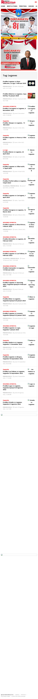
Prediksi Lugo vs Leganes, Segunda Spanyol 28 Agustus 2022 (13, 387)
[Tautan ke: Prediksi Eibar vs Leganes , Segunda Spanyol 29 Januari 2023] (31, 298)
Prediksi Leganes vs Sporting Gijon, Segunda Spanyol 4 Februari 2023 (14, 284)
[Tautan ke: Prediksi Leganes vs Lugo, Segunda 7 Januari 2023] (31, 327)
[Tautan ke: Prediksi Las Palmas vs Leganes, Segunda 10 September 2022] (31, 371)
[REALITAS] (8, 2)
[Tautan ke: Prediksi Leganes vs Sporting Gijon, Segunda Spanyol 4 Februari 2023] (31, 283)
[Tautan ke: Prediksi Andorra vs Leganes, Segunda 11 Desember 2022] (31, 342)
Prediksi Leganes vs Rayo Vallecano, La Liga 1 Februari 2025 (14, 82)
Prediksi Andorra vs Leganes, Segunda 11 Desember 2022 (13, 343)
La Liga (5, 150)
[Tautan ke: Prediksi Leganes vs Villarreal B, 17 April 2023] (31, 167)
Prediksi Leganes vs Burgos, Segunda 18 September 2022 (13, 358)
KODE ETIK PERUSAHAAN (18, 696)
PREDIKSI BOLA (7, 86)
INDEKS (17, 694)
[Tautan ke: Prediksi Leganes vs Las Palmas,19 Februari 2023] (31, 253)
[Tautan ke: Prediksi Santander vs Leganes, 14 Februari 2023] (31, 269)
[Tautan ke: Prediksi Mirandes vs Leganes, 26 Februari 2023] (31, 240)
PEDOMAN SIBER (5, 696)
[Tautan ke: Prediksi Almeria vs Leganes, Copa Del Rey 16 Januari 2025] (31, 95)
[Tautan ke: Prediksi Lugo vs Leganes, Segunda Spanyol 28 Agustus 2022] (31, 385)
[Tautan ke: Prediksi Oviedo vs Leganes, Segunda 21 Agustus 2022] (31, 402)
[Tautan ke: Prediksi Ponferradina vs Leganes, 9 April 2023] (31, 182)
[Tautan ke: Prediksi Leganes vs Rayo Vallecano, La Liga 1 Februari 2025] (31, 83)
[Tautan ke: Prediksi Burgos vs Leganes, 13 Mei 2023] (31, 123)
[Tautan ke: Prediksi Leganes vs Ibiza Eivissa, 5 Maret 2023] (31, 224)
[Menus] (35, 2)
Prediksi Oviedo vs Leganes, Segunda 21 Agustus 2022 (12, 403)
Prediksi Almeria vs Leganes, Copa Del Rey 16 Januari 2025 (14, 95)
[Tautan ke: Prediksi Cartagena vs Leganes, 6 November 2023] (31, 109)
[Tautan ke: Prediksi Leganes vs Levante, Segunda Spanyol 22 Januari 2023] (31, 313)
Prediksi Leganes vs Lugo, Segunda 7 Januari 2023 (12, 329)
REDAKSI (23, 694)
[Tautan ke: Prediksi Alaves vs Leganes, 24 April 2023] (31, 152)
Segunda (6, 121)
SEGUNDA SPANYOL (9, 106)
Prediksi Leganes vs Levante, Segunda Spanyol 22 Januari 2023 (14, 314)
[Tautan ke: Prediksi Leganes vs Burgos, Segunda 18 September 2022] (31, 356)
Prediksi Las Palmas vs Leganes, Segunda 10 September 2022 (14, 372)
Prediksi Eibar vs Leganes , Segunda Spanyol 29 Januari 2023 (14, 300)
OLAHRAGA (6, 186)
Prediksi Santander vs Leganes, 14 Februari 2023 (13, 269)
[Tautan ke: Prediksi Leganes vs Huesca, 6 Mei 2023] (31, 136)
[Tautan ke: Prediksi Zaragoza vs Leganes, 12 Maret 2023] (31, 211)
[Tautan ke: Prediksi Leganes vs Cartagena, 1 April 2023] (31, 195)
